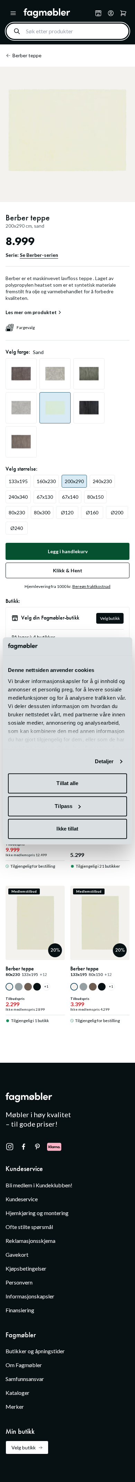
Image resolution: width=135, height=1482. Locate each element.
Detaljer (104, 761)
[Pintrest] (37, 1147)
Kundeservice (22, 1199)
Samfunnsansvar (25, 1378)
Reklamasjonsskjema (30, 1240)
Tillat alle (67, 783)
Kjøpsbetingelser (26, 1268)
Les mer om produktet (31, 312)
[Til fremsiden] (58, 13)
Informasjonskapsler (30, 1296)
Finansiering (20, 1310)
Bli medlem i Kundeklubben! (39, 1185)
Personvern (19, 1282)
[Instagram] (10, 1147)
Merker (15, 1406)
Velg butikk (110, 618)
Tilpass (63, 806)
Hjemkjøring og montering (37, 1213)
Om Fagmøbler (24, 1365)
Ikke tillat (67, 829)
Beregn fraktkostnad (91, 586)
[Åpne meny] (13, 13)
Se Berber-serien (39, 255)
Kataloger (17, 1392)
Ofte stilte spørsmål (29, 1226)
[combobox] (67, 31)
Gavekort (17, 1254)
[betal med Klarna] (54, 1147)
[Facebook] (23, 1147)
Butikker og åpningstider (35, 1351)
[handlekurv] (110, 13)
